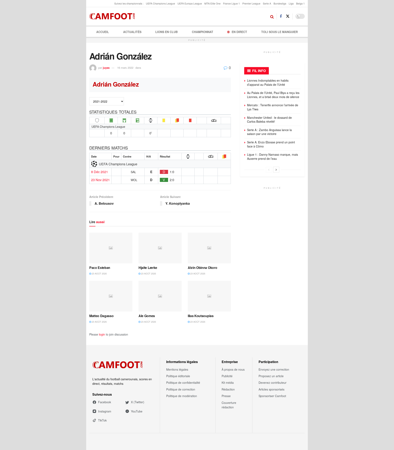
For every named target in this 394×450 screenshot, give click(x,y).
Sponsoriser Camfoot (272, 396)
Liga (291, 3)
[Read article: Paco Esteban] (110, 248)
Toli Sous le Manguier (279, 32)
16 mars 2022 (125, 68)
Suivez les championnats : (128, 3)
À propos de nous (233, 369)
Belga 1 (300, 3)
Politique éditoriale (178, 376)
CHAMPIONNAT (202, 32)
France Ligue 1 (231, 3)
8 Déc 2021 (99, 172)
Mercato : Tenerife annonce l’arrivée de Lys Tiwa (272, 107)
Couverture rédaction (229, 405)
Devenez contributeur (272, 382)
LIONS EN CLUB (166, 32)
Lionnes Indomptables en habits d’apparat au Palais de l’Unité (268, 82)
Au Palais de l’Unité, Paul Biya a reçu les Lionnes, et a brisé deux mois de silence (273, 95)
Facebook (104, 402)
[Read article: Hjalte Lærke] (160, 248)
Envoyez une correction (274, 369)
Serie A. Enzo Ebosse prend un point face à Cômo (271, 144)
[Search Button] (272, 16)
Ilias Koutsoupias (201, 315)
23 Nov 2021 (100, 180)
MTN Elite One (212, 3)
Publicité (227, 376)
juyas (106, 68)
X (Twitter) (137, 402)
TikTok (102, 420)
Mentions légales (177, 369)
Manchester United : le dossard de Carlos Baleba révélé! (269, 119)
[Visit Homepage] (113, 16)
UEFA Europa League (190, 3)
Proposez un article (271, 376)
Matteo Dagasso (101, 315)
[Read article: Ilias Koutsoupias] (209, 296)
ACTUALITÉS (132, 32)
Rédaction (228, 389)
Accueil (102, 32)
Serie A (267, 3)
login (102, 334)
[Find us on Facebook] (281, 16)
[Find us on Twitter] (288, 16)
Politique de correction (180, 389)
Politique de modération (181, 396)
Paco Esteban (99, 267)
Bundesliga (280, 3)
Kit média (228, 382)
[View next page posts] (276, 169)
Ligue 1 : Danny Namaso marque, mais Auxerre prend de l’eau (272, 156)
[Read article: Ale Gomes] (160, 296)
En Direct (239, 32)
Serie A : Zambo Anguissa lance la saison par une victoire (269, 132)
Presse (226, 396)
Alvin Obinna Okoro (202, 267)
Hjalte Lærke (148, 267)
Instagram (104, 411)
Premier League (251, 3)
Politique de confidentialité (183, 382)
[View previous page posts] (269, 169)
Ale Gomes (147, 315)
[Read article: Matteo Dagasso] (110, 296)
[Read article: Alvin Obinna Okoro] (209, 248)
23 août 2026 (99, 273)
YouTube (136, 411)
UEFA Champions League (160, 3)
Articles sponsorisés (271, 389)
